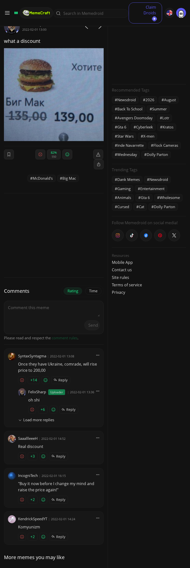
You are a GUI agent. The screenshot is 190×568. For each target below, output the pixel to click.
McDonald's (43, 178)
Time (93, 290)
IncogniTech (28, 475)
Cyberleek (144, 126)
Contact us (122, 269)
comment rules (64, 337)
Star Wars (125, 136)
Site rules (120, 277)
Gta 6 (121, 126)
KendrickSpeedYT (32, 518)
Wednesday (127, 154)
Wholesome (170, 197)
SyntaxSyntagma (32, 355)
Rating (73, 290)
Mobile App (122, 262)
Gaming (124, 188)
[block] (99, 164)
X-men (148, 136)
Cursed (123, 206)
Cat (141, 206)
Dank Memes (128, 179)
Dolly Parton (157, 154)
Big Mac (69, 178)
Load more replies (38, 419)
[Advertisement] (149, 49)
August (170, 99)
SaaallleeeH (28, 438)
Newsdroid (126, 99)
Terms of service (127, 285)
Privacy (118, 292)
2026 (149, 99)
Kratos (168, 126)
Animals (124, 197)
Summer (159, 108)
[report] (98, 154)
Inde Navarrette (130, 145)
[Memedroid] (15, 13)
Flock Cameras (165, 145)
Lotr (165, 117)
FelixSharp (37, 391)
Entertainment (152, 188)
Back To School (129, 108)
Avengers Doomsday (135, 117)
